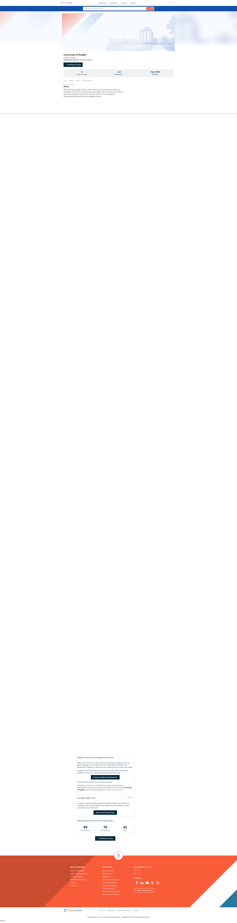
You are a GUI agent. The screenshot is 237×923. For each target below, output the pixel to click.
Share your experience (142, 699)
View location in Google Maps (115, 606)
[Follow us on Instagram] (157, 883)
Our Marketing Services (78, 880)
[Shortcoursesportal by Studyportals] (67, 2)
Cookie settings (111, 910)
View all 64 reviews (110, 641)
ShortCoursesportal (109, 883)
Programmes (103, 3)
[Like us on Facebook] (137, 883)
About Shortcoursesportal (79, 874)
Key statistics (90, 126)
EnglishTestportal (108, 888)
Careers (92, 139)
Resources (133, 3)
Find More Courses (74, 65)
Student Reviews (89, 148)
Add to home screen (144, 890)
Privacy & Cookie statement (124, 910)
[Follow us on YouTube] (147, 883)
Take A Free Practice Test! (105, 813)
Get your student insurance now (105, 777)
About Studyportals (77, 871)
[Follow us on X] (152, 883)
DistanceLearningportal (110, 880)
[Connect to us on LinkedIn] (142, 883)
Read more (104, 288)
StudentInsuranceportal (110, 891)
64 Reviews (118, 74)
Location (92, 143)
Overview (92, 121)
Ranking (155, 74)
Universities (113, 3)
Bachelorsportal (108, 871)
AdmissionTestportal (109, 885)
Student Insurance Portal (114, 790)
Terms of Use (101, 910)
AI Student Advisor (76, 877)
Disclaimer (136, 910)
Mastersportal (107, 874)
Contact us (74, 885)
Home (65, 80)
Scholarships (90, 135)
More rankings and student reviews (114, 372)
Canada (77, 80)
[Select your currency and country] (137, 872)
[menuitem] (103, 3)
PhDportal (106, 877)
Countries (124, 3)
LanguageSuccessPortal (110, 894)
